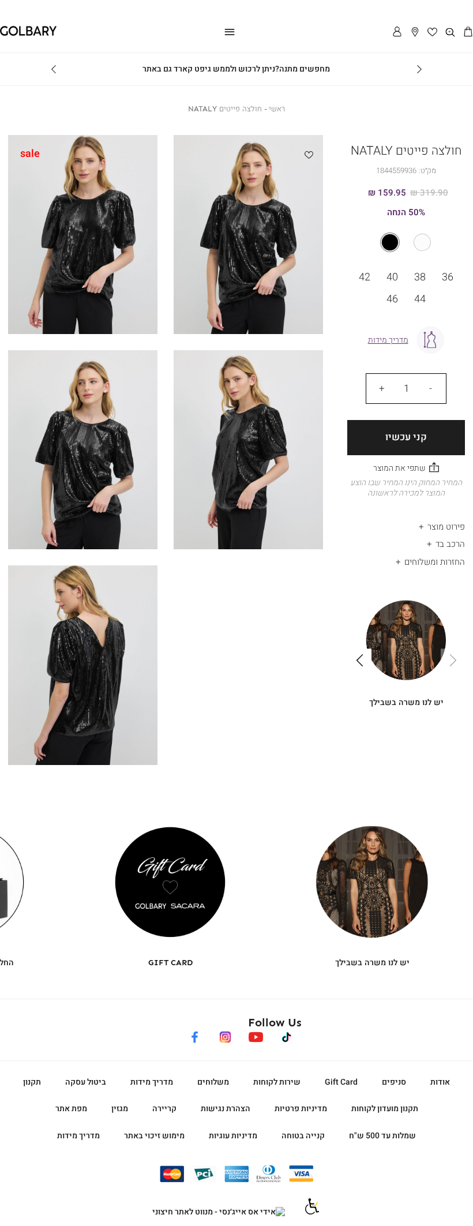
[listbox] (406, 242)
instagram (225, 1035)
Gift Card (341, 1082)
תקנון (32, 1082)
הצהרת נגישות (225, 1109)
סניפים (394, 1082)
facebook (194, 1035)
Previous (419, 69)
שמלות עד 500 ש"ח (382, 1136)
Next (54, 69)
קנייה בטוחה (303, 1136)
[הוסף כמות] (381, 388)
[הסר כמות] (430, 388)
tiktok (287, 1035)
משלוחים (213, 1082)
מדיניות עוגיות (233, 1136)
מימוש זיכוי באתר (154, 1136)
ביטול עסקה (85, 1082)
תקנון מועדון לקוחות (384, 1109)
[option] (422, 242)
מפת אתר (71, 1109)
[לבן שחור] (406, 242)
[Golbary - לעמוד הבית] (28, 34)
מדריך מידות (151, 1082)
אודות (440, 1082)
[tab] (406, 524)
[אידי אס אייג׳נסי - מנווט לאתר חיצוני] (218, 1212)
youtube (256, 1035)
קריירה (164, 1109)
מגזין (119, 1109)
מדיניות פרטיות (301, 1109)
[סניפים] (415, 33)
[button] (468, 33)
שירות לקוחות (277, 1082)
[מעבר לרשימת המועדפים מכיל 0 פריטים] (433, 33)
